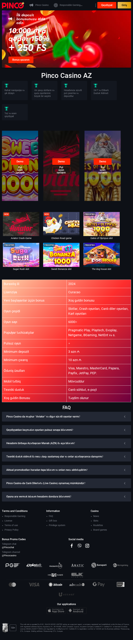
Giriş (124, 5)
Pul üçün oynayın (20, 170)
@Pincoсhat (8, 547)
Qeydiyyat (106, 5)
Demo (20, 161)
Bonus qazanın (21, 59)
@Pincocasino (9, 555)
